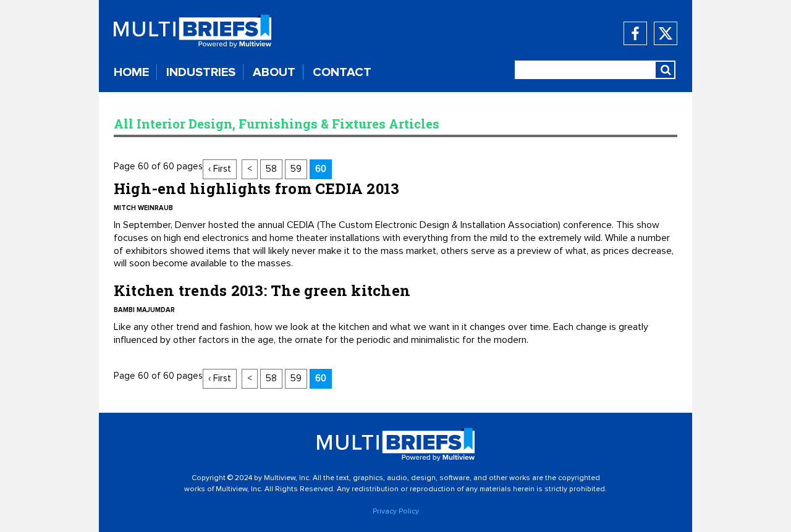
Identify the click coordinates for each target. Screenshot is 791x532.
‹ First (219, 169)
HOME (131, 72)
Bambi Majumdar (144, 309)
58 (271, 169)
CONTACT (342, 72)
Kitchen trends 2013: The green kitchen (262, 290)
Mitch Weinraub (143, 208)
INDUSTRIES (200, 72)
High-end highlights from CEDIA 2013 (256, 188)
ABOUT (274, 72)
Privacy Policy (396, 511)
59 (296, 169)
